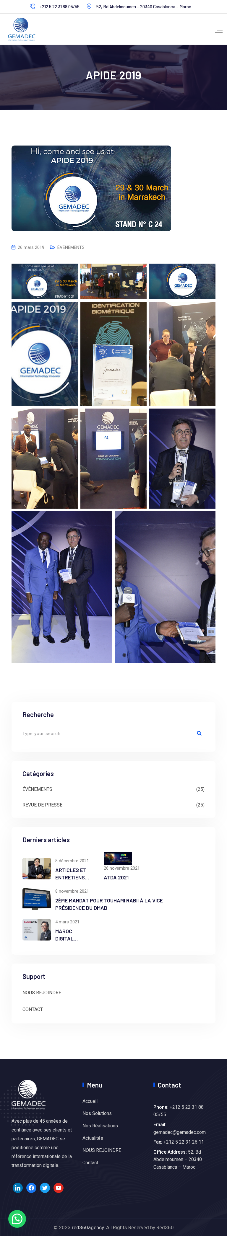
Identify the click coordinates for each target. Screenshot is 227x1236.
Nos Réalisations (100, 1126)
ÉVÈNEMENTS (71, 247)
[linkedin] (18, 1187)
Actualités (92, 1138)
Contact (90, 1162)
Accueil (90, 1101)
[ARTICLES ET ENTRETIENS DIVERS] (36, 868)
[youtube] (58, 1187)
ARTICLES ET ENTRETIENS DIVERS (70, 877)
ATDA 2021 (116, 877)
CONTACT (32, 1009)
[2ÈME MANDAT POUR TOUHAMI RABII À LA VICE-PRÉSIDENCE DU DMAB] (36, 899)
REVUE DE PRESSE (42, 805)
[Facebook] (31, 1187)
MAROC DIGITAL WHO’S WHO (69, 938)
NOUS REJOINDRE (41, 992)
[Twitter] (45, 1187)
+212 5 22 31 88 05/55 (60, 6)
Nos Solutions (97, 1113)
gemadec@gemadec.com (179, 1132)
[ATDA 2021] (118, 858)
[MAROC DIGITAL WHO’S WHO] (36, 930)
